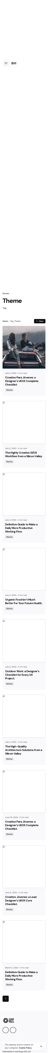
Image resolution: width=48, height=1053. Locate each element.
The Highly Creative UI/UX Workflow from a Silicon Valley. (23, 454)
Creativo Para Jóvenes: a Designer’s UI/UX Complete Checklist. (22, 381)
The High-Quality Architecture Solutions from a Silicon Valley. (23, 750)
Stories (6, 293)
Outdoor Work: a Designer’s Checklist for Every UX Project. (22, 675)
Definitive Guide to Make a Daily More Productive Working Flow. (21, 528)
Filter (41, 321)
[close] (41, 1046)
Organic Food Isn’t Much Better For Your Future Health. (23, 601)
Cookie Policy (25, 1048)
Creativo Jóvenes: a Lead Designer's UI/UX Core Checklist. (20, 900)
